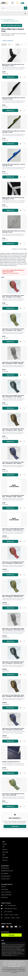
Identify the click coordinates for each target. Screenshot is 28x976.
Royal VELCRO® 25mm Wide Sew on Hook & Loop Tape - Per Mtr (13, 165)
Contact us (5, 273)
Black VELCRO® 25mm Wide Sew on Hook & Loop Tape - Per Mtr (13, 98)
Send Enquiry (14, 826)
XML (3, 846)
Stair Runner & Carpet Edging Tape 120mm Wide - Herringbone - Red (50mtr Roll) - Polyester (13, 562)
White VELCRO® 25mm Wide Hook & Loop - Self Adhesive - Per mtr (13, 198)
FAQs (3, 854)
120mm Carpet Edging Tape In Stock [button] (11, 25)
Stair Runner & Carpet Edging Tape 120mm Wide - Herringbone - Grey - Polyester (13, 396)
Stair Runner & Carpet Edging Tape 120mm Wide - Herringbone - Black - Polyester (13, 496)
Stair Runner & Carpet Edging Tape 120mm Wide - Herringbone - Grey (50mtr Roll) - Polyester (13, 662)
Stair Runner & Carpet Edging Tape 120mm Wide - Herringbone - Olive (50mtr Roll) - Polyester (13, 596)
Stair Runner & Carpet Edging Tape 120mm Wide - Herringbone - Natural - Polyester (13, 363)
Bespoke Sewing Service (7, 870)
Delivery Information (6, 894)
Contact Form (4, 897)
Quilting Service (5, 868)
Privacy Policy (4, 889)
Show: (17, 44)
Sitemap (4, 844)
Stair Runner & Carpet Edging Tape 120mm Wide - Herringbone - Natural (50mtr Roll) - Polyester (13, 629)
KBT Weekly (5, 857)
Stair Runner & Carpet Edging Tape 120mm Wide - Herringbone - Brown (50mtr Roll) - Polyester (13, 695)
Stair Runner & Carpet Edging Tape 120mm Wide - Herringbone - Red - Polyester (13, 296)
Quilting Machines (5, 876)
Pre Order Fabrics (5, 878)
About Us (3, 886)
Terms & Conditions (6, 892)
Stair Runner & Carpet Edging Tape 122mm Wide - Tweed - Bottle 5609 (13, 794)
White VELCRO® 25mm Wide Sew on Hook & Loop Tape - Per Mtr (13, 231)
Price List (4, 849)
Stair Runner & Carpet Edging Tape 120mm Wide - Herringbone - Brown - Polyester (13, 429)
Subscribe (11, 935)
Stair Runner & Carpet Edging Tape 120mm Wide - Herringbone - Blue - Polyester (13, 462)
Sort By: (4, 44)
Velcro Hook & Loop (8, 19)
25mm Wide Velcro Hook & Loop (10, 21)
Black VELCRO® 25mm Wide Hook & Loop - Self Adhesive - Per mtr (13, 65)
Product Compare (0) (7, 40)
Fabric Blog (5, 852)
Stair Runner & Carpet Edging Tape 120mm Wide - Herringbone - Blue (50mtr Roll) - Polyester (13, 729)
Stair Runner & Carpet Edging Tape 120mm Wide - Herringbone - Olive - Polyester (13, 329)
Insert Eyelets (4, 873)
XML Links (4, 860)
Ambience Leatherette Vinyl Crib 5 (11, 761)
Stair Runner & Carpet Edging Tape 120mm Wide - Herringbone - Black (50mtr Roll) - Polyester (13, 529)
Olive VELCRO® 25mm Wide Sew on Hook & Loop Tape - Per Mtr (13, 131)
